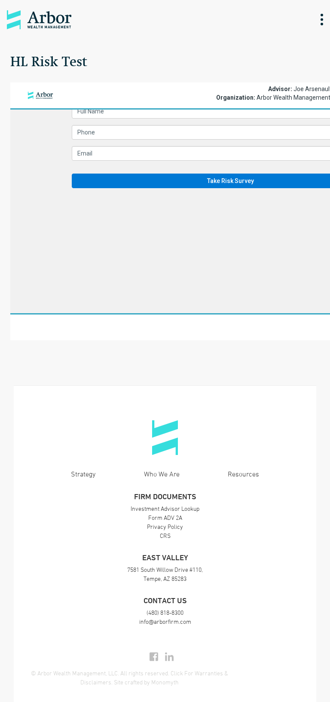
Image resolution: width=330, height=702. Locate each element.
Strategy (83, 474)
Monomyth (165, 682)
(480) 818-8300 (165, 612)
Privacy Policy (165, 526)
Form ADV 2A (165, 517)
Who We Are (162, 474)
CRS (165, 535)
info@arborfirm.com (165, 621)
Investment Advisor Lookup (165, 508)
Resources (243, 474)
